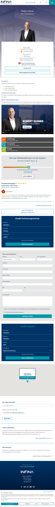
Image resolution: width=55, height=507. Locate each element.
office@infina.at (27, 481)
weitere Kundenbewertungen (44, 205)
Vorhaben (5, 342)
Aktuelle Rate (6, 234)
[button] (27, 381)
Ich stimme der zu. (14, 412)
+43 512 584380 (28, 480)
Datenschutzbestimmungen (48, 491)
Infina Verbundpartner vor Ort (43, 438)
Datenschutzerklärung (17, 412)
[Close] (33, 370)
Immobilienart (6, 348)
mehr (25, 198)
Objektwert (5, 336)
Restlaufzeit (5, 228)
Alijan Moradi (9, 191)
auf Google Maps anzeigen (27, 377)
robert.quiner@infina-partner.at (26, 58)
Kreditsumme (6, 330)
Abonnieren (7, 418)
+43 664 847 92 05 (28, 60)
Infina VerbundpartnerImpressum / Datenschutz (27, 211)
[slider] (28, 167)
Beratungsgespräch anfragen (27, 72)
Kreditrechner (27, 68)
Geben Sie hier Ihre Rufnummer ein (42, 456)
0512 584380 (31, 466)
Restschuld (5, 222)
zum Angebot (27, 176)
